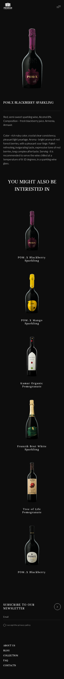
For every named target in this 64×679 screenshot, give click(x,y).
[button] (57, 7)
